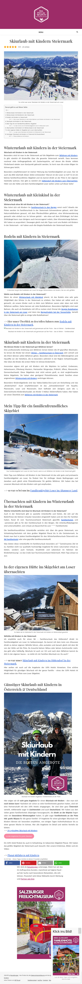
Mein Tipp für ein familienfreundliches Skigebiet (21, 124)
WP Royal (17, 980)
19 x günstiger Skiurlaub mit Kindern (22, 831)
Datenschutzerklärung (37, 975)
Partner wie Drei (27, 879)
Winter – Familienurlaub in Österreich (47, 353)
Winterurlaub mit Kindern (26, 378)
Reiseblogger (32, 867)
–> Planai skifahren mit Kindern (20, 136)
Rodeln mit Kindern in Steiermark (16, 117)
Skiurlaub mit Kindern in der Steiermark (18, 121)
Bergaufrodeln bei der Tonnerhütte (56, 312)
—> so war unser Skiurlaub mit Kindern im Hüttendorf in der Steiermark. (31, 132)
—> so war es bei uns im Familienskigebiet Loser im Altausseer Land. (30, 125)
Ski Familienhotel (11, 539)
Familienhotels (67, 520)
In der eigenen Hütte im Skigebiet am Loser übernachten (24, 130)
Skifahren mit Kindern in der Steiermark (41, 395)
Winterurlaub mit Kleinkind (31, 297)
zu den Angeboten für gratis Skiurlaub (19, 836)
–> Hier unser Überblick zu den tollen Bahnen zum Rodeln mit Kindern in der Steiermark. (36, 119)
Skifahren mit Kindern (68, 156)
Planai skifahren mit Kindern (23, 855)
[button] (12, 863)
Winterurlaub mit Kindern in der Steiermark (19, 113)
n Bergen (53, 208)
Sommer (45, 980)
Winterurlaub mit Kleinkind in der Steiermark (20, 115)
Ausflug (40, 980)
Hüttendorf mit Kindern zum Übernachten (60, 181)
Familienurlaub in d (39, 208)
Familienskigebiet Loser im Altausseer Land (53, 490)
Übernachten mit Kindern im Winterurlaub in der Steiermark (25, 128)
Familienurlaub (32, 980)
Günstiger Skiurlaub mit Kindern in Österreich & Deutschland (25, 134)
